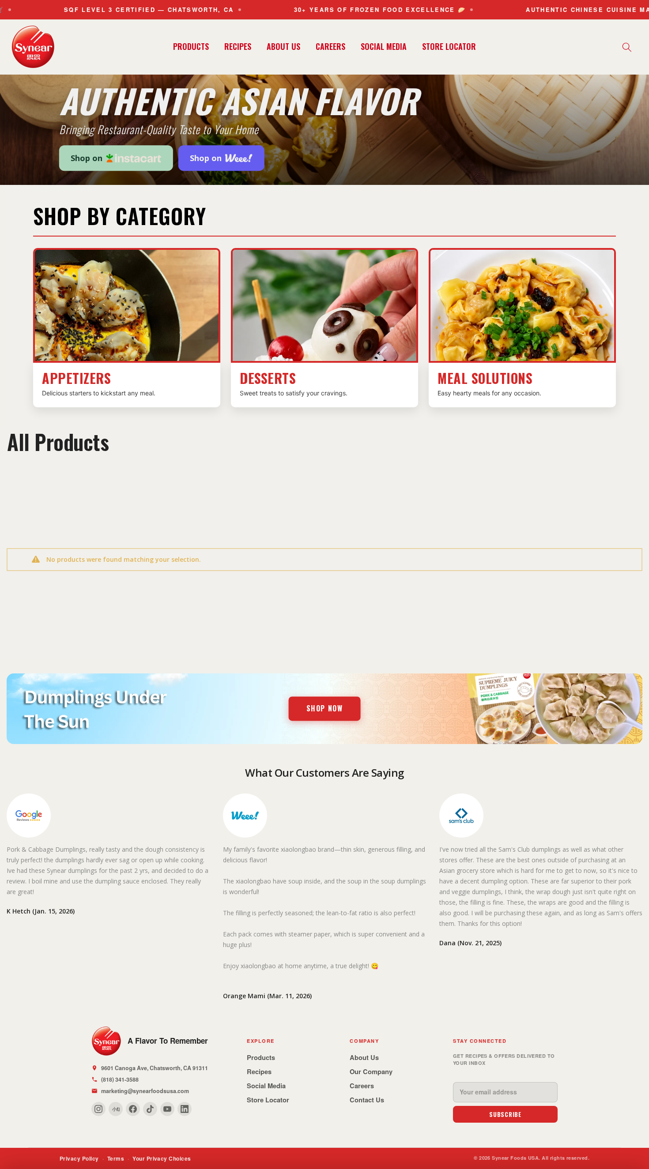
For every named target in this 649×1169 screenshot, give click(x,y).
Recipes (259, 1071)
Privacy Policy (79, 1158)
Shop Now (324, 708)
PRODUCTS (191, 46)
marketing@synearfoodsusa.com (145, 1091)
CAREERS (330, 46)
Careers (362, 1085)
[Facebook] (133, 1109)
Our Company (371, 1071)
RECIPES (237, 46)
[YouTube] (167, 1109)
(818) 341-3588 (120, 1079)
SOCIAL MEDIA (384, 46)
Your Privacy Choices (161, 1158)
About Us (364, 1057)
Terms (115, 1158)
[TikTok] (150, 1109)
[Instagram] (98, 1109)
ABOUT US (283, 46)
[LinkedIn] (184, 1109)
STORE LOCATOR (449, 46)
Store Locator (268, 1100)
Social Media (266, 1085)
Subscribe (505, 1114)
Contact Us (367, 1100)
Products (261, 1057)
